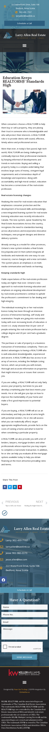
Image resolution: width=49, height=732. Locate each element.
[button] (25, 46)
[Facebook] (3, 579)
